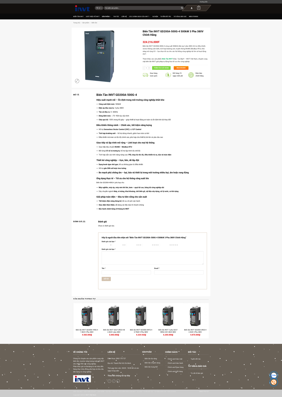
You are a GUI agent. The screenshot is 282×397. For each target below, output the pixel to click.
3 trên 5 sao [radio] (131, 245)
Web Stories (193, 16)
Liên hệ (124, 16)
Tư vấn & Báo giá (180, 16)
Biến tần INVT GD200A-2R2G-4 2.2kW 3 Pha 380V (195, 331)
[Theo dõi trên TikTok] (114, 381)
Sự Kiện (155, 16)
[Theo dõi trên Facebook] (109, 381)
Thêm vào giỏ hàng (161, 68)
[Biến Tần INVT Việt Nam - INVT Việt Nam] (82, 8)
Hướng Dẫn (204, 2)
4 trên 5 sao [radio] (147, 245)
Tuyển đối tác (165, 16)
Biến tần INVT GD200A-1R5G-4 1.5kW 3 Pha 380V (87, 331)
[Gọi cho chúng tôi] (118, 381)
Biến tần (94, 23)
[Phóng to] (77, 81)
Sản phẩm (85, 23)
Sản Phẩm (105, 16)
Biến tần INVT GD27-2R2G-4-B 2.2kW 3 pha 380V (114, 331)
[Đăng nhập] (192, 8)
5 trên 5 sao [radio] (164, 245)
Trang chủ (76, 23)
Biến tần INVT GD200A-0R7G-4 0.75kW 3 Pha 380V (141, 331)
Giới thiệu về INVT (92, 16)
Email (157, 268)
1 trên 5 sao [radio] (105, 245)
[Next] (207, 320)
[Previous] (74, 320)
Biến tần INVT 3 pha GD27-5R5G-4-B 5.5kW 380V (168, 331)
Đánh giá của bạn (109, 242)
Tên (104, 268)
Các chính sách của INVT (139, 16)
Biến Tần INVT (78, 16)
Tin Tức (116, 16)
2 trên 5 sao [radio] (117, 245)
